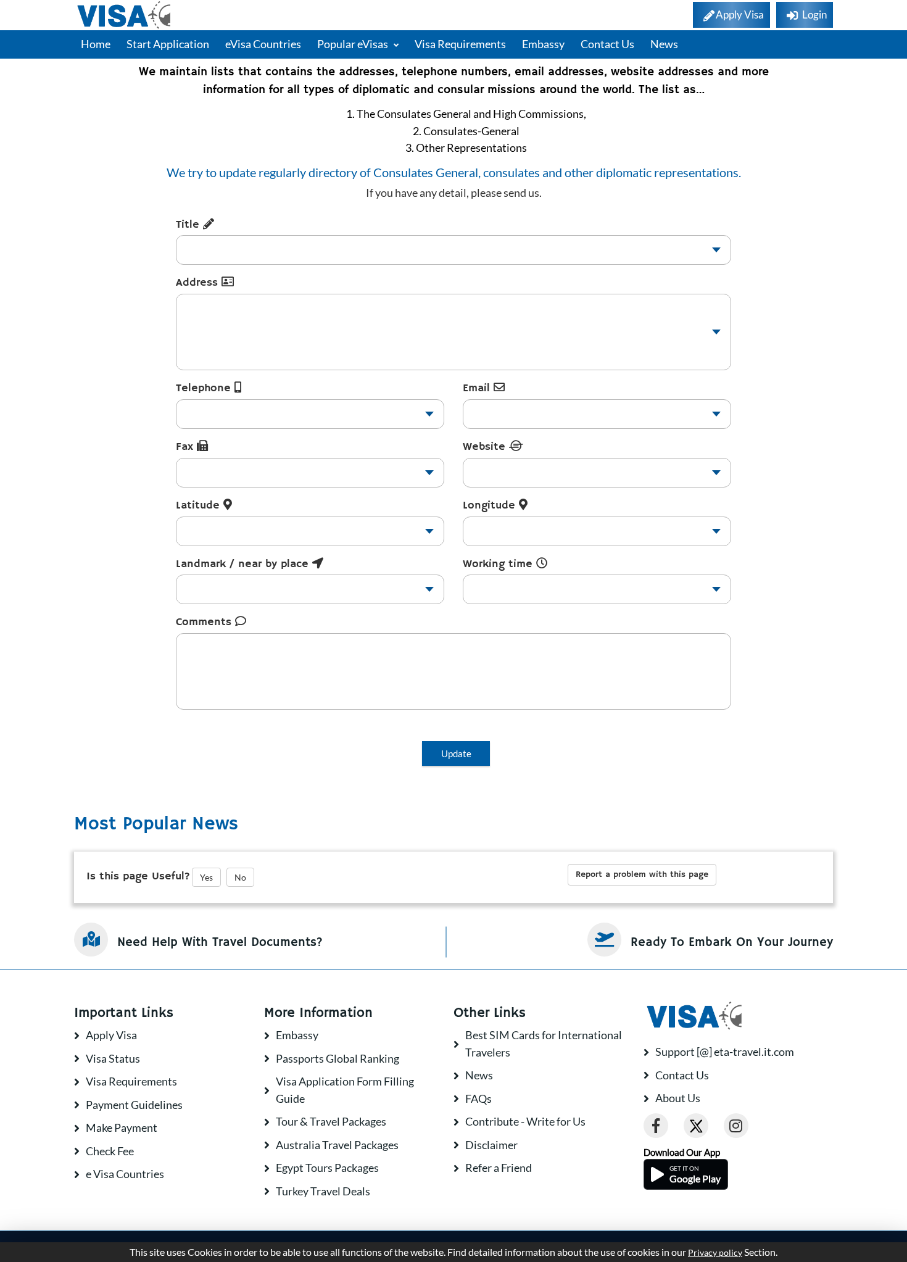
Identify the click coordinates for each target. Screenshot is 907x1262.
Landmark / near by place (244, 564)
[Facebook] (656, 1125)
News (664, 44)
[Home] (125, 15)
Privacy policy (715, 1253)
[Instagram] (736, 1125)
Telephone (205, 388)
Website (486, 447)
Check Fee (110, 1151)
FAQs (478, 1098)
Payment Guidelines (134, 1104)
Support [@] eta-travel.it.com (724, 1051)
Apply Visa (111, 1035)
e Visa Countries (125, 1174)
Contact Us (607, 44)
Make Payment (121, 1127)
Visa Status (113, 1058)
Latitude (199, 505)
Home (95, 44)
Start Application (167, 44)
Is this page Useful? (138, 876)
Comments (205, 622)
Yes (206, 877)
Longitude (491, 505)
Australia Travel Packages (337, 1145)
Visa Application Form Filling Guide (345, 1089)
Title (189, 224)
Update (456, 753)
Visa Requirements (460, 44)
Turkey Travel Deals (323, 1191)
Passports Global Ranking (337, 1058)
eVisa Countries (263, 44)
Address (199, 282)
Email (478, 388)
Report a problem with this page (642, 874)
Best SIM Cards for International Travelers (543, 1043)
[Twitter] (696, 1125)
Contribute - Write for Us (525, 1121)
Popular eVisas (353, 44)
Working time (499, 564)
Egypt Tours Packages (327, 1167)
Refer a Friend (498, 1167)
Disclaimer (491, 1145)
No (240, 877)
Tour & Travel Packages (331, 1121)
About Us (677, 1098)
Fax (186, 447)
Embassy (543, 44)
